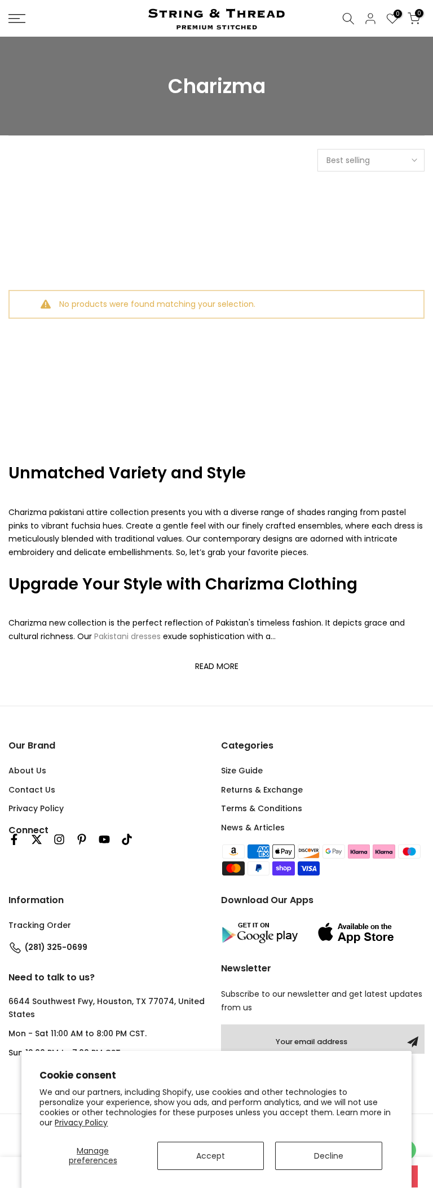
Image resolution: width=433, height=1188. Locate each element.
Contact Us (31, 789)
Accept (210, 1155)
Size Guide (242, 770)
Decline (328, 1155)
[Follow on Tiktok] (126, 839)
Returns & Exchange (262, 789)
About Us (27, 770)
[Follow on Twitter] (36, 839)
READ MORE (216, 666)
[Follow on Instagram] (59, 839)
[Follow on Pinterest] (81, 839)
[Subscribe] (412, 1042)
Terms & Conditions (261, 808)
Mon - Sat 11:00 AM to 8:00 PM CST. (77, 1033)
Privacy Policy (81, 1122)
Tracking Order (39, 925)
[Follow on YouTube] (104, 839)
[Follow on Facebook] (14, 839)
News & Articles (253, 827)
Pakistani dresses (127, 636)
